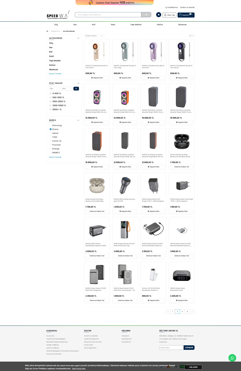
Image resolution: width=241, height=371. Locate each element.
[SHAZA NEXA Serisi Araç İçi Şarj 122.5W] (125, 185)
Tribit (54, 137)
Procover (56, 145)
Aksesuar (53, 69)
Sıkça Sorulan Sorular (93, 342)
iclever (55, 133)
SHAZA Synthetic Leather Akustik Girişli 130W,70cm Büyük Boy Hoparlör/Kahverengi (95, 157)
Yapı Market (55, 60)
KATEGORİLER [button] (55, 38)
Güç (51, 43)
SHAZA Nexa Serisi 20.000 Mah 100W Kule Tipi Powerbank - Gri (124, 245)
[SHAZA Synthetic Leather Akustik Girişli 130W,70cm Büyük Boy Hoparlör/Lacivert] (153, 96)
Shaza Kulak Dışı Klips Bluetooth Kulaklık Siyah (180, 155)
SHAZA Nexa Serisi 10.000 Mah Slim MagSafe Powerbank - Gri (95, 290)
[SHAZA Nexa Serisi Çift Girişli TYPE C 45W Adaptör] (153, 185)
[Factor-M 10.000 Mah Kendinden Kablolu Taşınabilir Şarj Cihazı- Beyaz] (153, 274)
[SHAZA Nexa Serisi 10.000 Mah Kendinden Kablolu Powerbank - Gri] (181, 229)
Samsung (57, 125)
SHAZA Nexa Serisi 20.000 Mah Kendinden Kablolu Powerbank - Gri (152, 245)
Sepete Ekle (98, 78)
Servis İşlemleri (90, 348)
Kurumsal (50, 336)
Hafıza (52, 65)
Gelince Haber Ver (181, 167)
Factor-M (56, 141)
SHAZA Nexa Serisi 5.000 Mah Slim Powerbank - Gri (124, 289)
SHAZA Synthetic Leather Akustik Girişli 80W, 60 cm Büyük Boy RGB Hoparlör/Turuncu (124, 113)
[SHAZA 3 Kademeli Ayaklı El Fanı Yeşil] (125, 51)
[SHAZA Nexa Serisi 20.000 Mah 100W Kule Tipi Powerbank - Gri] (125, 229)
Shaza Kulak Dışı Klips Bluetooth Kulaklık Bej (94, 200)
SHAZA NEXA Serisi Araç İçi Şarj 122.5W (124, 200)
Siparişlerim (127, 339)
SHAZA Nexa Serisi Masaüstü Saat (177, 289)
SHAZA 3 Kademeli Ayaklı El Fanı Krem (96, 66)
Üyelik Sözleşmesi (91, 339)
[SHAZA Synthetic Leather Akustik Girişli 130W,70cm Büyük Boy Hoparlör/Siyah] (181, 96)
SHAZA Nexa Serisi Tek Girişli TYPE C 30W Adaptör (181, 200)
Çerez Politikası (52, 348)
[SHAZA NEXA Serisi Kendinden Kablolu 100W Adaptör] (96, 229)
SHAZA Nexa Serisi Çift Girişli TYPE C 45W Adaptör (153, 200)
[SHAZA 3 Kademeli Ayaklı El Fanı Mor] (153, 51)
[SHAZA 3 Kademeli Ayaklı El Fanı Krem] (96, 51)
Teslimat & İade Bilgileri (56, 339)
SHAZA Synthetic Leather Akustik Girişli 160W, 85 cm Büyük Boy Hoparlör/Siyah (124, 156)
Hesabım (125, 336)
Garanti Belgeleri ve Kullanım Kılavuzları (62, 351)
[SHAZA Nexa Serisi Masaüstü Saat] (181, 274)
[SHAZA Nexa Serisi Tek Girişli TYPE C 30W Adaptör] (181, 185)
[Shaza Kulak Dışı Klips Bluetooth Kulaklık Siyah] (181, 140)
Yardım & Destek (187, 7)
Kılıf (50, 52)
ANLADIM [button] (193, 367)
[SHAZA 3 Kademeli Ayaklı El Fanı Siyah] (181, 51)
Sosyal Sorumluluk (53, 354)
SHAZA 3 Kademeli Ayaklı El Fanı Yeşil (125, 66)
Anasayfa (55, 31)
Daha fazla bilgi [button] (78, 368)
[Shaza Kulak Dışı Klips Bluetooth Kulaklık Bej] (96, 185)
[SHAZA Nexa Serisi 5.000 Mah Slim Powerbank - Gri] (125, 274)
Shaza (55, 129)
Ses (50, 47)
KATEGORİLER (69, 31)
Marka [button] (52, 120)
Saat (51, 56)
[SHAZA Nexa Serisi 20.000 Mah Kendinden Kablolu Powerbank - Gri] (153, 229)
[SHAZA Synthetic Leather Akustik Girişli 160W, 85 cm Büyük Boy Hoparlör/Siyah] (125, 140)
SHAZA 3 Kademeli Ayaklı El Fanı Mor (153, 66)
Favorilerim (126, 342)
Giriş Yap (171, 15)
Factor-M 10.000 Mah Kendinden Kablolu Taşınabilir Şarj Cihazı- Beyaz (151, 291)
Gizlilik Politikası (52, 345)
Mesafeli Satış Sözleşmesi (57, 342)
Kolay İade (88, 345)
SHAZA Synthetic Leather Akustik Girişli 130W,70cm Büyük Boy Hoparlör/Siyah (181, 112)
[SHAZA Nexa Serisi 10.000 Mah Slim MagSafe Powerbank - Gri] (96, 274)
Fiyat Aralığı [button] (55, 83)
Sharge (55, 148)
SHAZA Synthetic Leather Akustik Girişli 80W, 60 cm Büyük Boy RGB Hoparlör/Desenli (95, 113)
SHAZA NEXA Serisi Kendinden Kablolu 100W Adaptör (95, 245)
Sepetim (186, 14)
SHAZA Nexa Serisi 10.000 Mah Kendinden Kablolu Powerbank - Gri (180, 245)
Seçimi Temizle (55, 73)
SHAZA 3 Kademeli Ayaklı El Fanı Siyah (181, 66)
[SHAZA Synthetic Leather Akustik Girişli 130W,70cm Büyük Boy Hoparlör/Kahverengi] (96, 140)
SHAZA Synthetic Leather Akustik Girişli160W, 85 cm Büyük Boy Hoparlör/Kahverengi (152, 157)
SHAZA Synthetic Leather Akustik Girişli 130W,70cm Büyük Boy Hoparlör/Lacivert (152, 113)
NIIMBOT (56, 152)
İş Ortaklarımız (172, 7)
